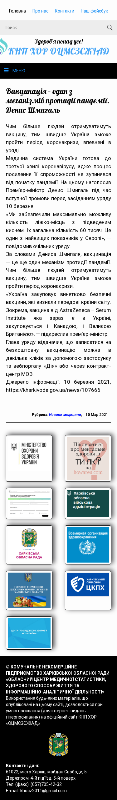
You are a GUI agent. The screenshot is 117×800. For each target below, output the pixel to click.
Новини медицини (65, 415)
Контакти (64, 10)
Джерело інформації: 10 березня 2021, (58, 382)
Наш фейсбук (94, 10)
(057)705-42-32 (46, 784)
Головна (17, 10)
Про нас (40, 10)
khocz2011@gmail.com (43, 790)
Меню (18, 70)
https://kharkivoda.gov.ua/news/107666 (53, 390)
